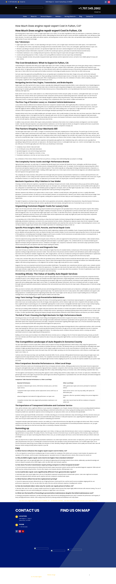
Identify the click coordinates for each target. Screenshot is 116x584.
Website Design (51, 575)
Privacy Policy (85, 575)
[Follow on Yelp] (23, 531)
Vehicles (57, 16)
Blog (80, 16)
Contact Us (89, 16)
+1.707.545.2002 (23, 527)
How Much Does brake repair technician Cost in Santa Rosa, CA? (80, 500)
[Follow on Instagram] (109, 2)
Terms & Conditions (95, 575)
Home (25, 16)
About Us (34, 16)
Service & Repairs (46, 16)
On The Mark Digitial (36, 576)
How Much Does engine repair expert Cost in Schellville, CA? (34, 500)
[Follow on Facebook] (105, 2)
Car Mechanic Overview (57, 500)
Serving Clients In (70, 16)
